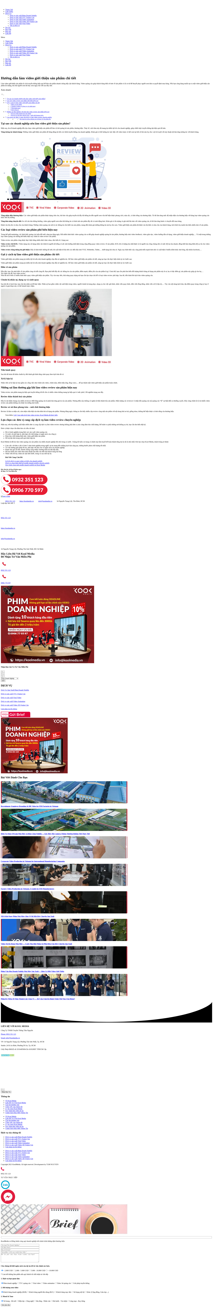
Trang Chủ (9, 10)
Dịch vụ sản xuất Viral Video (20, 23)
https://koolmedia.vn (27, 501)
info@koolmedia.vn (45, 501)
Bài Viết (8, 29)
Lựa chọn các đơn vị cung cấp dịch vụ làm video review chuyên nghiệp (29, 117)
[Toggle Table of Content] (2, 95)
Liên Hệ (8, 33)
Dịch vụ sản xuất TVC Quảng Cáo (22, 17)
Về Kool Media (10, 1101)
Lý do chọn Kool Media (13, 1109)
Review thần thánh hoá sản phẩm (21, 113)
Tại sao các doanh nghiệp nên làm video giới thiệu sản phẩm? (26, 99)
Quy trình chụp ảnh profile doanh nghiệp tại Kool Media (25, 465)
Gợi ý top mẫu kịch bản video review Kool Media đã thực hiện (36, 415)
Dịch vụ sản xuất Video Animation (22, 19)
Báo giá (8, 31)
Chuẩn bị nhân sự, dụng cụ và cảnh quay (23, 106)
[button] (106, 37)
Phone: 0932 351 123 (8, 1034)
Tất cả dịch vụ (15, 25)
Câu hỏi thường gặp (12, 1105)
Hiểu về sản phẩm (16, 104)
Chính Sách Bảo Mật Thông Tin (16, 1113)
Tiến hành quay (16, 108)
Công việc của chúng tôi (13, 1107)
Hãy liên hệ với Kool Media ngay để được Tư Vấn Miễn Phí (35, 119)
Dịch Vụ (8, 14)
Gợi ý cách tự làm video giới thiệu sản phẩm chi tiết (23, 103)
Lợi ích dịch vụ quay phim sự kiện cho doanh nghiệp (23, 461)
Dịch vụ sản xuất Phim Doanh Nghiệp (23, 16)
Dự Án (7, 27)
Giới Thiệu (9, 12)
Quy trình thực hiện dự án (14, 1111)
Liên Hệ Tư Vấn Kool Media (15, 1103)
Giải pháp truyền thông (9, 709)
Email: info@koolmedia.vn (10, 1038)
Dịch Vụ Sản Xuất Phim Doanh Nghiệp (15, 690)
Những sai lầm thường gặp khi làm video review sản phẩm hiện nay (28, 112)
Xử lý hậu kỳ (15, 110)
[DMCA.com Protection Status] (8, 1056)
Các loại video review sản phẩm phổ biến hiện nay (22, 101)
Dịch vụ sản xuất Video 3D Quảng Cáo (23, 21)
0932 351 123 (10, 501)
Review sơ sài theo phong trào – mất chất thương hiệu (27, 115)
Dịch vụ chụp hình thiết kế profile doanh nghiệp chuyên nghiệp (27, 463)
